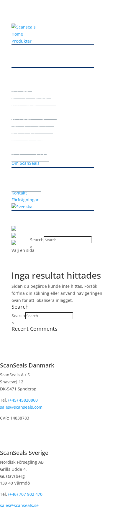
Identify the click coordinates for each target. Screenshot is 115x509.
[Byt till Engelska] (24, 236)
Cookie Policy (26, 185)
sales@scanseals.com (21, 407)
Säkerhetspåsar (29, 149)
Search (37, 239)
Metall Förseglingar (33, 121)
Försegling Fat (27, 142)
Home (17, 34)
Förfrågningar (25, 199)
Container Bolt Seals (34, 100)
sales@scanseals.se (19, 505)
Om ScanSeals (26, 163)
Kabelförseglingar (31, 93)
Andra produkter (30, 156)
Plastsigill (22, 86)
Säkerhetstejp (27, 135)
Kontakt (19, 193)
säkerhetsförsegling (34, 63)
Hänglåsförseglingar (34, 114)
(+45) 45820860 (22, 400)
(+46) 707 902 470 (25, 494)
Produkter (22, 41)
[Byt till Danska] (22, 229)
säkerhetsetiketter (32, 128)
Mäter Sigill (24, 107)
